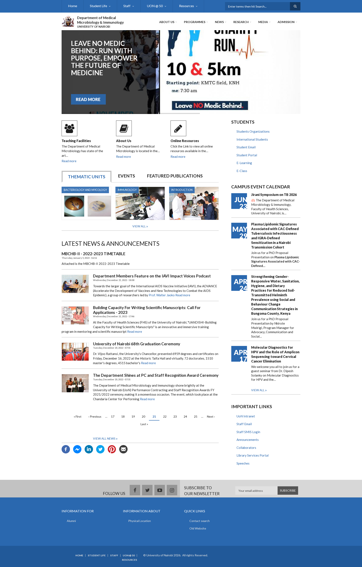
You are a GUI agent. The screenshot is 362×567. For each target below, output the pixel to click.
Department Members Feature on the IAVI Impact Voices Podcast (152, 276)
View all (258, 390)
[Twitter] (100, 449)
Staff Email (244, 424)
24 (187, 416)
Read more (69, 161)
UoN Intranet (246, 416)
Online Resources (185, 141)
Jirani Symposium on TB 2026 (274, 195)
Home (72, 6)
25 (197, 416)
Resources (186, 6)
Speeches (243, 463)
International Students (252, 139)
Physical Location (139, 521)
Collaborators (246, 447)
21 (156, 418)
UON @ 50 (155, 6)
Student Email (246, 147)
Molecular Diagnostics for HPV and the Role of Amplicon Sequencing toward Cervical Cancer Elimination (275, 354)
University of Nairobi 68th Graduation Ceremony (136, 344)
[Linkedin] (89, 449)
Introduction (182, 190)
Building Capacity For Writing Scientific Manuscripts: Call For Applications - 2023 (147, 310)
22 (166, 416)
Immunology (127, 190)
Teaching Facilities (76, 141)
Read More (88, 99)
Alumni (71, 521)
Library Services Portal (253, 455)
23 (176, 416)
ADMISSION (286, 22)
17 (114, 416)
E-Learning (244, 163)
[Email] (123, 449)
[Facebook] (66, 449)
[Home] (68, 21)
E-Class (242, 171)
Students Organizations (253, 131)
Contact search (199, 521)
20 (145, 416)
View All (139, 226)
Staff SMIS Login (248, 432)
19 (135, 416)
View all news (104, 438)
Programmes (194, 22)
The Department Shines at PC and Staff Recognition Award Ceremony (155, 375)
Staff (127, 6)
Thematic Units (86, 176)
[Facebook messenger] (77, 449)
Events (126, 175)
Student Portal (247, 155)
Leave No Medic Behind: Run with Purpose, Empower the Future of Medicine (104, 58)
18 (124, 416)
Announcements (248, 439)
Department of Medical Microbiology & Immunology (100, 20)
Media (263, 22)
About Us (166, 22)
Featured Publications (175, 175)
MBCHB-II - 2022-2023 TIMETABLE (93, 253)
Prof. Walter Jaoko (162, 295)
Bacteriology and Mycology (85, 190)
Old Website (197, 528)
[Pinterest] (112, 449)
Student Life (98, 6)
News (219, 22)
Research (241, 22)
